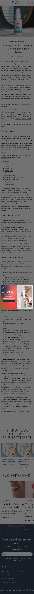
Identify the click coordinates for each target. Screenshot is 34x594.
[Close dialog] (32, 286)
